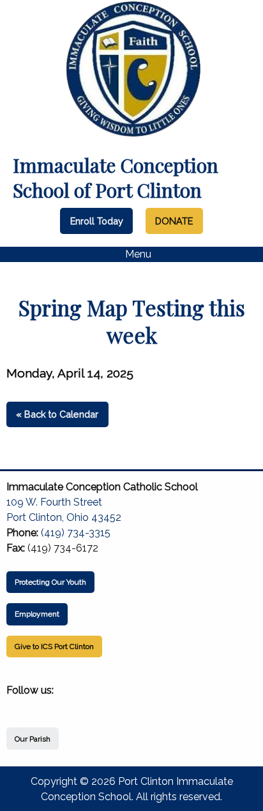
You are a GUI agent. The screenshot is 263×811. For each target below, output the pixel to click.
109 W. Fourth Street (54, 502)
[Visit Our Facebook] (16, 705)
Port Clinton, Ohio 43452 (63, 517)
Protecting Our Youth (50, 582)
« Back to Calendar (57, 414)
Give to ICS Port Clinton (54, 646)
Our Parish (32, 738)
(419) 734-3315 (75, 533)
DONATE (174, 221)
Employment (37, 614)
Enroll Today (96, 221)
